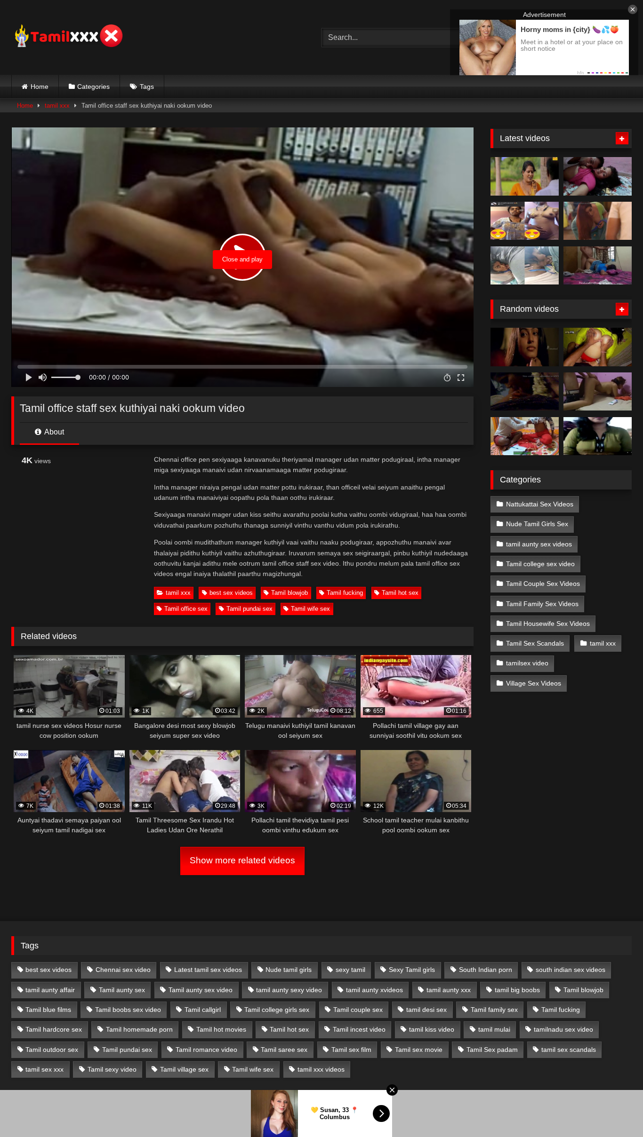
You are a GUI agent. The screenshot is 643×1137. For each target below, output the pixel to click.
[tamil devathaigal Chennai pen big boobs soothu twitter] (597, 436)
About (53, 432)
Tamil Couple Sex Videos (543, 583)
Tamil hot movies (221, 1029)
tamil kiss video (431, 1029)
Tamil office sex (186, 608)
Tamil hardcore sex (53, 1029)
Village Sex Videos (533, 683)
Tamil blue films (48, 1009)
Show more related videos (242, 860)
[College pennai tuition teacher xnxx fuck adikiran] (524, 436)
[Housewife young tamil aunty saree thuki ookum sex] (597, 265)
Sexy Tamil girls (412, 969)
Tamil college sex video (540, 564)
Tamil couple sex (358, 1009)
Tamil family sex (494, 1009)
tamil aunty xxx (448, 990)
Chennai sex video (123, 969)
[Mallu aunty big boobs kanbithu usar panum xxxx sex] (597, 221)
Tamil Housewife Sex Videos (548, 623)
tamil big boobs (517, 990)
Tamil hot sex (400, 592)
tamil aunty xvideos (374, 990)
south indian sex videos (570, 969)
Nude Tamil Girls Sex (537, 524)
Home (39, 86)
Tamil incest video (359, 1029)
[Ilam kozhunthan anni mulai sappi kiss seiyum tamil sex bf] (597, 176)
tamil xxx (57, 105)
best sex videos (231, 592)
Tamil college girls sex (276, 1009)
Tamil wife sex (310, 608)
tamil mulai (494, 1029)
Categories (93, 86)
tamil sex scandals (568, 1049)
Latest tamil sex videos (208, 969)
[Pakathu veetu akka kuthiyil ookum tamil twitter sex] (597, 391)
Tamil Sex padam (492, 1049)
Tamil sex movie (418, 1049)
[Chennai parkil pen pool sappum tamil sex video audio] (524, 265)
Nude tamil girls (288, 969)
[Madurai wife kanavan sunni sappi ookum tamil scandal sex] (524, 391)
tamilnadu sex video (563, 1029)
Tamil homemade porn (139, 1029)
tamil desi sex (426, 1009)
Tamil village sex (184, 1069)
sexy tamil (350, 969)
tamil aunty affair (50, 990)
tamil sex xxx (44, 1069)
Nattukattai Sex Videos (539, 504)
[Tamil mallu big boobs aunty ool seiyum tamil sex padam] (524, 176)
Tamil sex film (351, 1049)
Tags (147, 86)
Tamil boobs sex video (128, 1009)
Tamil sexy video (112, 1069)
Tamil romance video (206, 1049)
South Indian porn (485, 969)
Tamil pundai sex (249, 608)
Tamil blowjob (289, 592)
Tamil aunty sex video (201, 990)
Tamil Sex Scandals (535, 643)
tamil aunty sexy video (289, 990)
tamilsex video (527, 663)
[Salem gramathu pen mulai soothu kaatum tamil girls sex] (524, 221)
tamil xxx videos (321, 1069)
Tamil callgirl (203, 1009)
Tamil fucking (345, 592)
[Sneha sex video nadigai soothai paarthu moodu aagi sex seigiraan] (524, 347)
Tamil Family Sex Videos (542, 604)
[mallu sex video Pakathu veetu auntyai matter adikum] (597, 347)
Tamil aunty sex (122, 990)
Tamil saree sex (284, 1049)
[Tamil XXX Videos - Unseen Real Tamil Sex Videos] (67, 37)
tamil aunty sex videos (539, 544)
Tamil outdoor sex (51, 1049)
